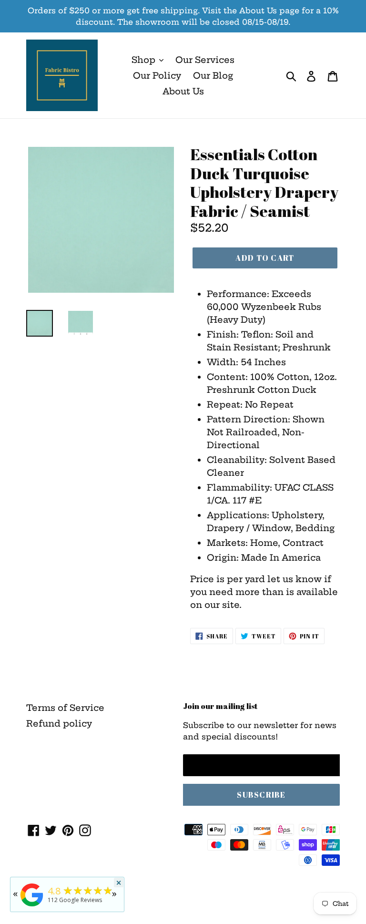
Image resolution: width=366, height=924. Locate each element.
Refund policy (59, 723)
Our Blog (213, 75)
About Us (183, 91)
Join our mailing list (220, 706)
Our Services (204, 59)
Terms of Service (65, 707)
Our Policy (157, 75)
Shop (145, 59)
